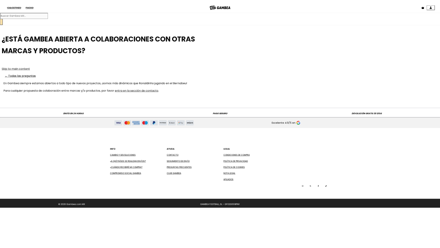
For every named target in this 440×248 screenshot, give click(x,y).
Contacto (172, 154)
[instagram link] (302, 186)
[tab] (14, 7)
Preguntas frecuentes (179, 167)
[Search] (1, 22)
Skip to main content (16, 69)
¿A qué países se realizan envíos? (128, 161)
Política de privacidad (235, 161)
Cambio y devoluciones (123, 154)
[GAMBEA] (220, 8)
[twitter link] (310, 186)
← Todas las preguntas (20, 76)
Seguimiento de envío (178, 161)
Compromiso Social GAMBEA (125, 173)
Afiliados (228, 179)
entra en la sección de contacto (136, 91)
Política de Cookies (234, 167)
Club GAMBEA (174, 173)
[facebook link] (318, 186)
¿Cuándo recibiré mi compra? (126, 167)
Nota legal (229, 173)
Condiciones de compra (236, 154)
